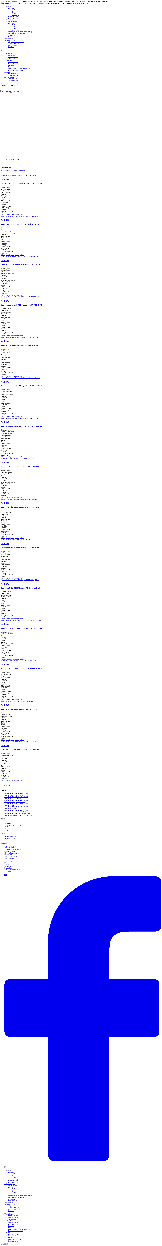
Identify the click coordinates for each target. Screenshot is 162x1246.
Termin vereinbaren (10, 836)
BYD (6, 830)
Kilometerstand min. (10, 136)
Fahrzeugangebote (13, 73)
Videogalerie (12, 58)
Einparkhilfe (10, 152)
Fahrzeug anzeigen (6, 214)
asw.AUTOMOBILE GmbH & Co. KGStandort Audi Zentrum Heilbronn (16, 794)
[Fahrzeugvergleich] (5, 1244)
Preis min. (7, 126)
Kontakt (6, 863)
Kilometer (15, 171)
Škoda (14, 13)
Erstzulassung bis (9, 146)
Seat (13, 11)
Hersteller (7, 99)
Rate (10, 171)
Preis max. (7, 129)
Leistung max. (8, 123)
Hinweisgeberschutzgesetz (12, 869)
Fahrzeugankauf (9, 38)
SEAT (6, 828)
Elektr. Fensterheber (12, 150)
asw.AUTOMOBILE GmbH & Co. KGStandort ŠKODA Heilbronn (16, 797)
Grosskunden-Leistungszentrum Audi (19, 68)
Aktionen (7, 72)
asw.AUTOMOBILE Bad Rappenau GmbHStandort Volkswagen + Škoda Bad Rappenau (18, 814)
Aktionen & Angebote (11, 840)
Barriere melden (9, 864)
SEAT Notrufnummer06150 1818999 (10, 857)
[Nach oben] (7, 1244)
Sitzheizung (9, 155)
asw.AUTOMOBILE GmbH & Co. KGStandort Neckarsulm (16, 804)
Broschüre (11, 67)
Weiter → (11, 785)
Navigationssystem (11, 153)
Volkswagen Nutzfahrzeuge (12, 825)
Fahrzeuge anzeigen (11, 159)
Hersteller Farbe (9, 133)
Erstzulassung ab (9, 143)
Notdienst (11, 47)
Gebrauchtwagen (9, 20)
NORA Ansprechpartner (15, 45)
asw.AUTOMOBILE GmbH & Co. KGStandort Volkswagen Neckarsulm (16, 801)
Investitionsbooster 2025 (15, 70)
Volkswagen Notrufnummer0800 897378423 (12, 850)
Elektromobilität (13, 16)
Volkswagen (15, 15)
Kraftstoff (7, 116)
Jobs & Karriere (9, 77)
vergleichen (15, 214)
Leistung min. (8, 119)
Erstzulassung (22, 171)
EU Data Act (8, 871)
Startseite (3, 85)
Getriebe (6, 112)
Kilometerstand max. (10, 139)
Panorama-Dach (11, 157)
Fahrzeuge (11, 8)
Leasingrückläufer (13, 18)
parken (22, 214)
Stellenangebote (13, 80)
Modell (6, 102)
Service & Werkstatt (10, 40)
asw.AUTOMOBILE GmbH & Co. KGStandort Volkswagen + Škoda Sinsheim (16, 811)
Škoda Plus (11, 35)
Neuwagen (7, 6)
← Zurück (4, 785)
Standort (6, 106)
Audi (13, 10)
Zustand (6, 109)
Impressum (7, 866)
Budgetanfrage (12, 37)
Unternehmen (8, 53)
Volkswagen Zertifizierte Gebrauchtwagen (20, 32)
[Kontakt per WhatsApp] (1, 1244)
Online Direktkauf (13, 21)
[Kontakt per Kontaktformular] (3, 1244)
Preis (7, 171)
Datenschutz (8, 868)
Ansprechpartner (13, 57)
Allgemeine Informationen (16, 42)
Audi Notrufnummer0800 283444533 (10, 847)
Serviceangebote (13, 75)
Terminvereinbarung (14, 43)
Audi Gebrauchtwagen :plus (16, 33)
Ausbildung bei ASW (14, 79)
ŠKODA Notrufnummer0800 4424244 (11, 853)
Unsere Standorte (13, 55)
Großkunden (8, 60)
